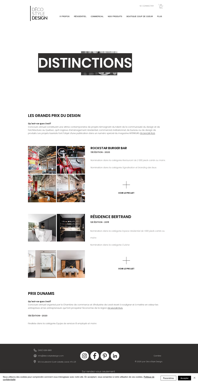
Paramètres (168, 378)
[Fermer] (194, 378)
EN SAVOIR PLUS (147, 133)
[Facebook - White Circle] (94, 355)
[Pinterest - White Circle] (104, 355)
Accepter (184, 378)
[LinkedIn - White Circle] (115, 355)
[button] (161, 6)
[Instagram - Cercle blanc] (84, 355)
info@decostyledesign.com (51, 355)
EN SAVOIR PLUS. (115, 308)
